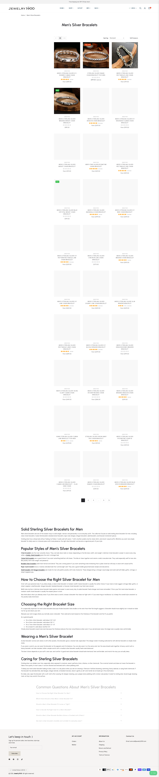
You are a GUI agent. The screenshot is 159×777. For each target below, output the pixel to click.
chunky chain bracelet (33, 555)
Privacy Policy (103, 751)
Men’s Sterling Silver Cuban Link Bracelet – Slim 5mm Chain (67, 484)
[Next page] (109, 500)
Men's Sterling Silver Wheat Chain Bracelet (67, 165)
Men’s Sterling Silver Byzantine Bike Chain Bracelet (96, 393)
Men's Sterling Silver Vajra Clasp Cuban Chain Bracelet (67, 393)
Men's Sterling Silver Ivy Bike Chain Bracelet (125, 211)
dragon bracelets (39, 570)
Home (23, 15)
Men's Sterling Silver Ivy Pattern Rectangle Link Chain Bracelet (67, 257)
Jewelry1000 (67, 71)
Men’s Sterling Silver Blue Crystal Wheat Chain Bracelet (67, 212)
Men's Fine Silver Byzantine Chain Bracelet (96, 165)
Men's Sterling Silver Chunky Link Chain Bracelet (96, 302)
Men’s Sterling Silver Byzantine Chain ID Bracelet (124, 438)
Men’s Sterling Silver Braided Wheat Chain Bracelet (67, 121)
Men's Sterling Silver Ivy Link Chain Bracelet (67, 302)
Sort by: (105, 38)
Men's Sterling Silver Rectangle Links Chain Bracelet (67, 347)
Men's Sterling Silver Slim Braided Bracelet (125, 302)
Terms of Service (104, 755)
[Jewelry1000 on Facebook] (10, 759)
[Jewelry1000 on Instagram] (18, 759)
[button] (140, 8)
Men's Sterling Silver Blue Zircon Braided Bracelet (125, 483)
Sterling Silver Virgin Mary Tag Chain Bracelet (96, 437)
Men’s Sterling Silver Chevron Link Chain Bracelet (96, 257)
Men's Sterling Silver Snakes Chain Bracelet (96, 483)
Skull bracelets (26, 570)
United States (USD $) (18, 770)
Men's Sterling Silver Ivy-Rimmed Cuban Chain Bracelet (67, 75)
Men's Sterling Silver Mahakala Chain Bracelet (96, 211)
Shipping (101, 745)
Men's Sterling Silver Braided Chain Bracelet (125, 257)
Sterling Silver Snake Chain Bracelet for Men (96, 74)
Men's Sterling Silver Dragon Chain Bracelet (96, 120)
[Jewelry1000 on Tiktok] (22, 759)
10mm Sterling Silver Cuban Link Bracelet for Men (67, 437)
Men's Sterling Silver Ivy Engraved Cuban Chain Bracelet (125, 121)
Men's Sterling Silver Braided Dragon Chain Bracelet (124, 393)
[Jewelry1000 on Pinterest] (14, 759)
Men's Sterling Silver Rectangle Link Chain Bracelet (124, 75)
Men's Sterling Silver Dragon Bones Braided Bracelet (125, 347)
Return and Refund (105, 748)
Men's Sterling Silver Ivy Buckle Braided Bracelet (96, 346)
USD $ (133, 8)
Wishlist (74, 745)
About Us (102, 741)
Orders (74, 741)
